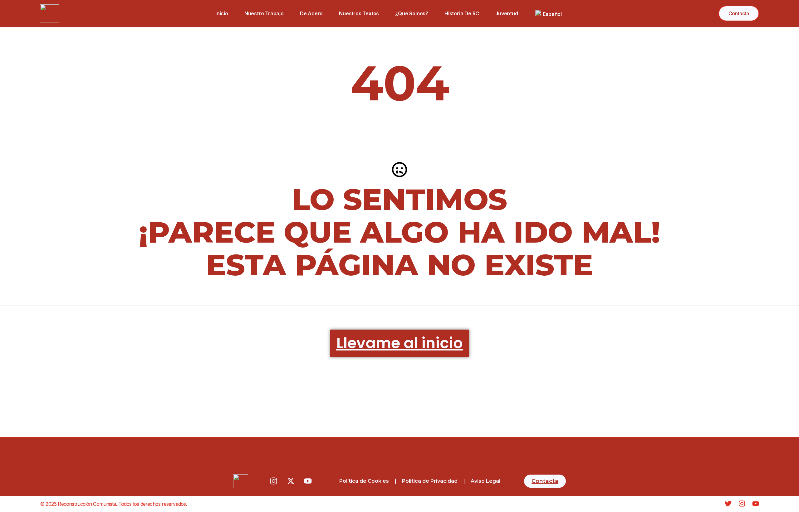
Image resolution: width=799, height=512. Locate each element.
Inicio (221, 13)
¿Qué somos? (412, 13)
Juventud (507, 13)
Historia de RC (461, 13)
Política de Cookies (364, 481)
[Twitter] (728, 503)
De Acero (311, 13)
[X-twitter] (290, 481)
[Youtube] (308, 481)
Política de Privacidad (430, 481)
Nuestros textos (359, 13)
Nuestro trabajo (264, 13)
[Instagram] (273, 481)
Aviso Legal (485, 481)
